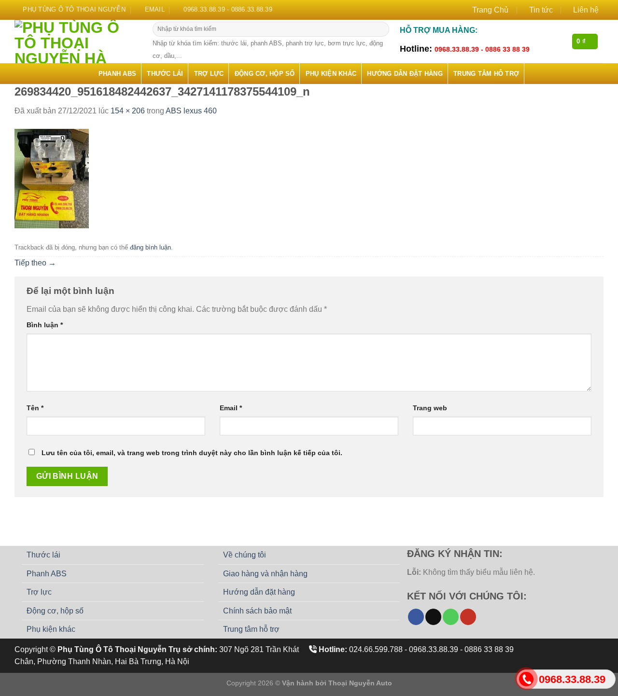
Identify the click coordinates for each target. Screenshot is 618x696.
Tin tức (541, 10)
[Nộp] (380, 29)
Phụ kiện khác (331, 73)
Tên (35, 408)
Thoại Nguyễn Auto (360, 683)
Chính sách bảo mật (257, 611)
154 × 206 (128, 111)
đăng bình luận (150, 247)
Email (231, 408)
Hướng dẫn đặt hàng (405, 73)
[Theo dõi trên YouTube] (468, 617)
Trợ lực (209, 73)
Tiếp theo (35, 263)
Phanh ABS (117, 73)
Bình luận (45, 325)
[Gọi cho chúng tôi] (451, 617)
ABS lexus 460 (191, 111)
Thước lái (165, 73)
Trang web (430, 408)
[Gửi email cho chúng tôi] (433, 617)
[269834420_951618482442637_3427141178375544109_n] (51, 178)
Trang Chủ (490, 10)
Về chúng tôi (244, 555)
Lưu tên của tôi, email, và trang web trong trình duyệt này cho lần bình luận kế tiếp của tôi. (192, 453)
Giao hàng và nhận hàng (265, 574)
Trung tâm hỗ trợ (486, 73)
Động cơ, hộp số (265, 73)
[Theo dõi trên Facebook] (416, 617)
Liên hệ (586, 10)
